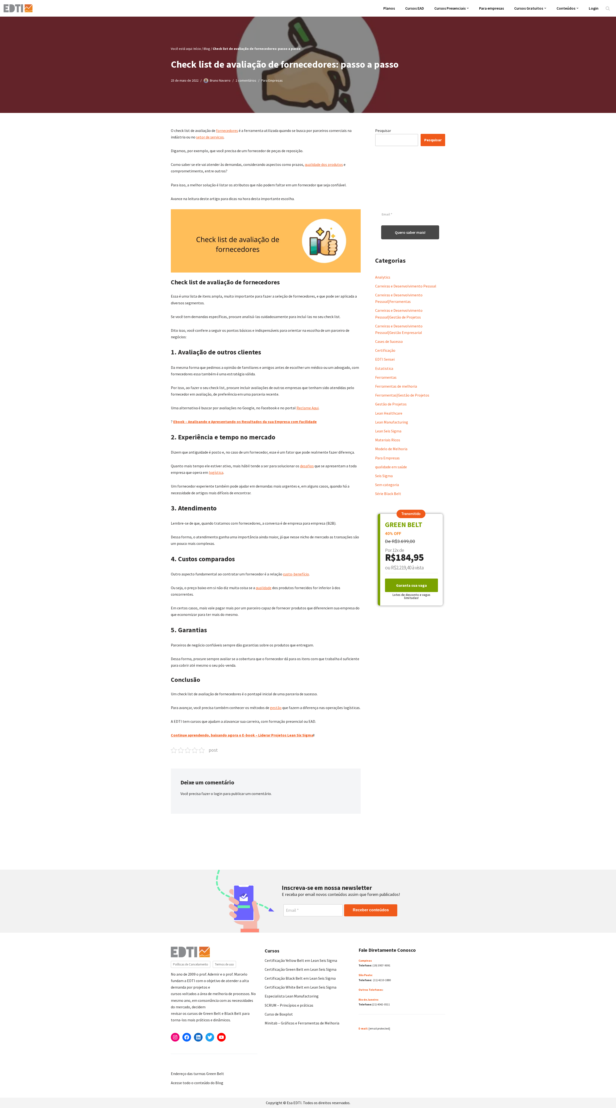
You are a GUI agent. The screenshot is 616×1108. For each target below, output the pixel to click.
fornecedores (227, 130)
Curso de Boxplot (279, 1014)
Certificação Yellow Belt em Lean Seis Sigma (301, 960)
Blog (207, 48)
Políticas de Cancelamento (190, 964)
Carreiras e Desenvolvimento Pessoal (405, 286)
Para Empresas (272, 80)
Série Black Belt (388, 493)
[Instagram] (175, 1037)
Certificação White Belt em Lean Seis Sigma (300, 987)
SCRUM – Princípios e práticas (289, 1005)
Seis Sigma (384, 475)
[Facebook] (186, 1037)
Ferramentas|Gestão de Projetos (402, 395)
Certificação (385, 350)
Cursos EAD (414, 8)
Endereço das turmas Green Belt (197, 1073)
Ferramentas (386, 377)
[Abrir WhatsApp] (12, 1095)
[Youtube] (221, 1037)
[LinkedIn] (198, 1037)
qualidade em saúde (391, 466)
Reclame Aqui (307, 407)
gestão (276, 707)
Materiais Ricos (387, 439)
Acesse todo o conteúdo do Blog (197, 1082)
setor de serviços (210, 137)
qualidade (263, 587)
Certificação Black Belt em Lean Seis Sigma (300, 978)
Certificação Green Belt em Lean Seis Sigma (300, 969)
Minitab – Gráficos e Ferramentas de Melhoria (302, 1023)
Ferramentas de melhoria (396, 386)
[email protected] (379, 1028)
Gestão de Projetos (391, 404)
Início (197, 48)
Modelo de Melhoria (391, 448)
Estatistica (384, 368)
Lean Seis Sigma (388, 431)
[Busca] (607, 8)
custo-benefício (296, 574)
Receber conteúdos (371, 910)
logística (216, 472)
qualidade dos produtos (324, 164)
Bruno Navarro (220, 80)
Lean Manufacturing (391, 422)
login (218, 793)
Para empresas (491, 8)
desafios (307, 465)
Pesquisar (383, 130)
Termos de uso (224, 964)
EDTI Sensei (385, 359)
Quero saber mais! (410, 232)
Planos (389, 8)
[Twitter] (209, 1037)
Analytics (382, 277)
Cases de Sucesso (389, 341)
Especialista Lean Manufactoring (292, 996)
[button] (468, 8)
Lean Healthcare (388, 413)
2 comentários (246, 80)
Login (593, 8)
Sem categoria (387, 484)
